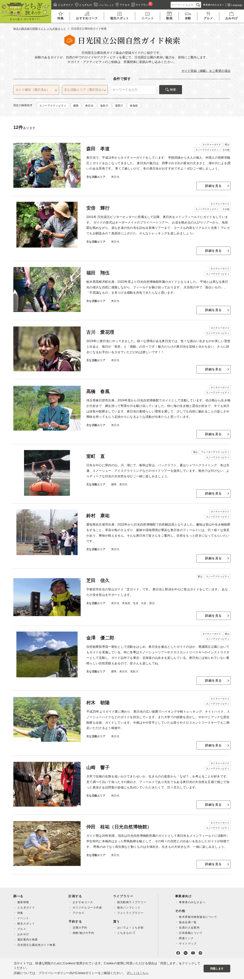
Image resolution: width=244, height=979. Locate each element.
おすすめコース (83, 902)
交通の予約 (80, 927)
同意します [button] (217, 968)
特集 (20, 912)
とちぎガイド (26, 907)
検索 (173, 89)
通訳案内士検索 (27, 939)
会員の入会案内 (189, 927)
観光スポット (26, 923)
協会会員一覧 (188, 922)
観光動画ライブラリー (132, 902)
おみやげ (23, 934)
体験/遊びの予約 (83, 932)
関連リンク (186, 938)
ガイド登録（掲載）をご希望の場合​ (206, 70)
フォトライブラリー (130, 912)
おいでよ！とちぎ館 (130, 927)
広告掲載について (190, 932)
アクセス (78, 912)
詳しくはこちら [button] (137, 973)
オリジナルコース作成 (87, 907)
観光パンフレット (129, 907)
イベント (23, 918)
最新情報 (23, 902)
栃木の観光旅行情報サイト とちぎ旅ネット (39, 28)
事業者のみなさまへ (192, 902)
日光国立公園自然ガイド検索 (36, 944)
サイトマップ (188, 943)
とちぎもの (124, 932)
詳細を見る (213, 185)
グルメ (21, 928)
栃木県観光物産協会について (198, 916)
